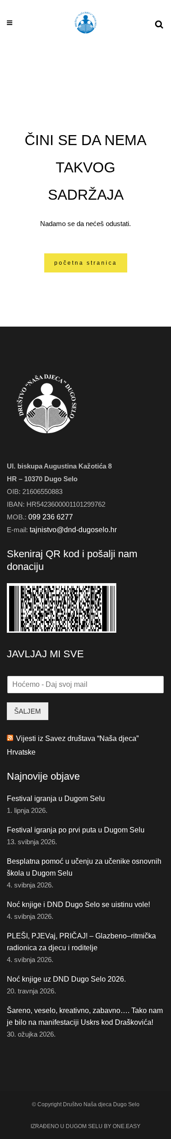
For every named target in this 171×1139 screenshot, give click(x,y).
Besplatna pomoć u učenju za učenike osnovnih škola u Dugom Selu (84, 867)
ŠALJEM (27, 711)
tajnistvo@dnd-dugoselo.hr (73, 530)
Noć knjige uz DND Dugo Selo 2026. (66, 979)
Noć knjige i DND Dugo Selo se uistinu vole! (78, 904)
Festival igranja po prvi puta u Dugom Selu (76, 830)
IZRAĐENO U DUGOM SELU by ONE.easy (85, 1126)
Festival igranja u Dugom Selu (56, 798)
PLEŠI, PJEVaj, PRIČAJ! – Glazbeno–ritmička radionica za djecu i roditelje (81, 942)
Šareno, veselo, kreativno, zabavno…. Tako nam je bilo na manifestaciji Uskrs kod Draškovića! (85, 1016)
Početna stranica (85, 263)
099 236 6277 (50, 517)
